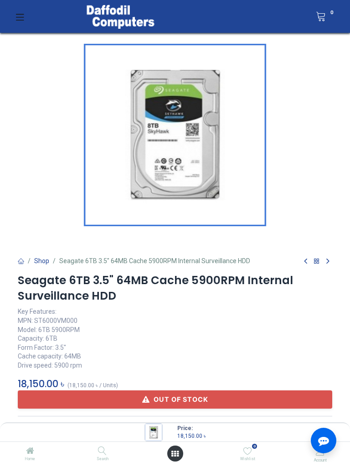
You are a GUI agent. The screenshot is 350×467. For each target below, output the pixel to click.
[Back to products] (316, 261)
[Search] (102, 451)
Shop (41, 261)
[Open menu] (175, 453)
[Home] (30, 451)
